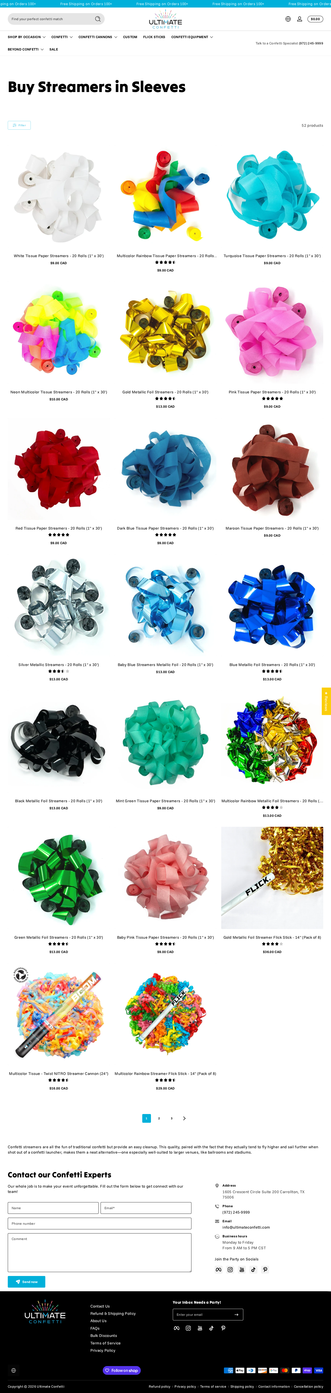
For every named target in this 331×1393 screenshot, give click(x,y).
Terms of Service (105, 1343)
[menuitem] (126, 1306)
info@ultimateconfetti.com (246, 1227)
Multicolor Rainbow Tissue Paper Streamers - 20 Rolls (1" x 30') (165, 255)
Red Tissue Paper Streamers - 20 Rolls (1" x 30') (59, 528)
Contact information (274, 1386)
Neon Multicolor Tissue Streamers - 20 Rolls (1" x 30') (58, 391)
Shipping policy (242, 1386)
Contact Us (100, 1306)
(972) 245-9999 (311, 43)
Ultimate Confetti (50, 1386)
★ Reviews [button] (326, 701)
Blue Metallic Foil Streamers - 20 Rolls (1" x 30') (272, 664)
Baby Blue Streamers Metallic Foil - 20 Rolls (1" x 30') (165, 664)
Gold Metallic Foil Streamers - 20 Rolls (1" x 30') (165, 391)
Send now (30, 1282)
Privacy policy (185, 1386)
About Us (98, 1320)
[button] (288, 19)
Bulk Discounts (103, 1335)
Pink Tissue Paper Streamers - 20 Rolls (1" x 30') (272, 391)
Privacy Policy (102, 1350)
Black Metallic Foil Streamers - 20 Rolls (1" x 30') (58, 800)
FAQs (95, 1328)
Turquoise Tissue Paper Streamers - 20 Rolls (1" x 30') (272, 255)
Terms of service (213, 1386)
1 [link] (146, 1118)
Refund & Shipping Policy (113, 1313)
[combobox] (48, 19)
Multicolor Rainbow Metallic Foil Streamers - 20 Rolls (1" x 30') (272, 800)
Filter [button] (22, 125)
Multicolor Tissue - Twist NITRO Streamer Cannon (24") (58, 1073)
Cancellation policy (308, 1386)
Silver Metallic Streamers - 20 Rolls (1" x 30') (58, 664)
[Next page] (184, 1118)
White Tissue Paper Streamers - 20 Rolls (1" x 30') (59, 255)
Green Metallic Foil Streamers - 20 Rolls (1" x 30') (58, 937)
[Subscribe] (236, 1314)
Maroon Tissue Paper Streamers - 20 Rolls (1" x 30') (272, 528)
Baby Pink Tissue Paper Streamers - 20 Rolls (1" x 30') (165, 937)
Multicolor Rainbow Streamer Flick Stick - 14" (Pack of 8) (165, 1073)
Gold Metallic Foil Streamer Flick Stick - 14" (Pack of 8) (272, 937)
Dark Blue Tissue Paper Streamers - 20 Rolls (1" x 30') (165, 528)
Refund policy (159, 1386)
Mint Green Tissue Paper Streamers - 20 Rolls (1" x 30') (165, 800)
